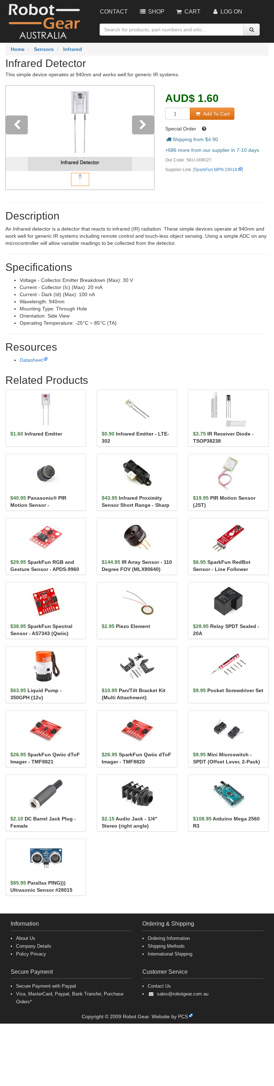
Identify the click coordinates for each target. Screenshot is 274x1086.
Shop (155, 12)
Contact (114, 12)
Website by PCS (170, 1016)
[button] (17, 138)
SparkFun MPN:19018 (215, 169)
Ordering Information (169, 938)
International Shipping (170, 954)
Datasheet (31, 360)
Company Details (33, 946)
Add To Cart (216, 114)
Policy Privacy (31, 954)
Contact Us (159, 986)
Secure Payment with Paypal (46, 986)
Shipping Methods (166, 946)
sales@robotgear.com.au (182, 994)
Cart (192, 12)
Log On (230, 12)
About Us (25, 938)
